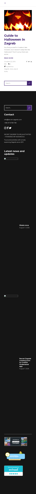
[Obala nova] (11, 226)
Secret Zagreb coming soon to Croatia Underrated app (25, 362)
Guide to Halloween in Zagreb (14, 39)
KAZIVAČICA (20, 137)
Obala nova (24, 225)
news (11, 69)
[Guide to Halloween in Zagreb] (18, 20)
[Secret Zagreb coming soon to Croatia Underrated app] (11, 363)
